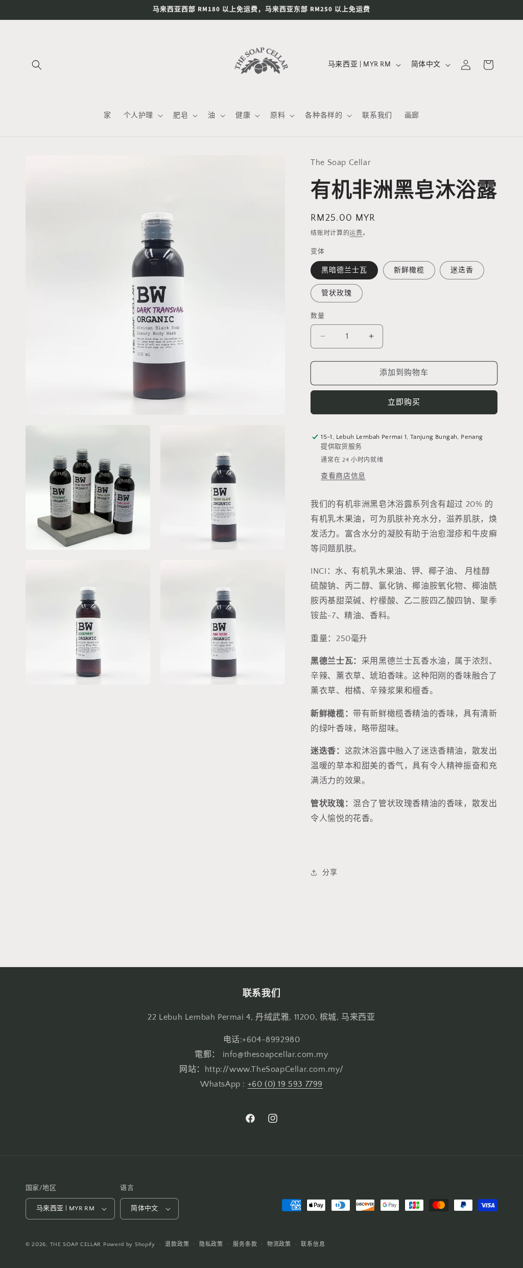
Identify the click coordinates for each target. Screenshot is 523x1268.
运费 (355, 233)
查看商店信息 (343, 476)
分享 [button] (329, 872)
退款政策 (177, 1244)
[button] (37, 65)
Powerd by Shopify (129, 1244)
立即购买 (404, 402)
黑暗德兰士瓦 (344, 270)
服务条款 (245, 1244)
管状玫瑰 (336, 293)
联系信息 (313, 1244)
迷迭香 (461, 270)
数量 (317, 315)
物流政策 (279, 1244)
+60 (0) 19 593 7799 (285, 1084)
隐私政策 (211, 1244)
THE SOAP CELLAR (76, 1244)
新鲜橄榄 (409, 270)
